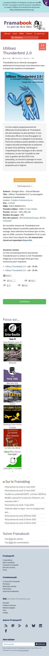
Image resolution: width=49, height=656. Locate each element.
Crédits (5, 613)
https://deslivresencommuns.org (22, 10)
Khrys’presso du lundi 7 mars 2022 (19, 505)
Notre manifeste (9, 562)
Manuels (26, 58)
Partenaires (7, 589)
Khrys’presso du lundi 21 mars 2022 (20, 487)
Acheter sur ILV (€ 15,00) (24, 180)
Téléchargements (24, 186)
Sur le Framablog (17, 481)
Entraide (6, 603)
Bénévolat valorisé (9, 586)
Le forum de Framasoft (11, 581)
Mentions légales (9, 608)
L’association (7, 560)
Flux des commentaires (17, 543)
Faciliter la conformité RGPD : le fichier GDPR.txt (25, 494)
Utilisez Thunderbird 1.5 (15, 267)
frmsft (8, 58)
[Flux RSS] (6, 627)
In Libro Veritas (30, 209)
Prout (5, 570)
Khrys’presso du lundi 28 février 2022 (20, 516)
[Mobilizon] (26, 627)
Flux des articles (14, 539)
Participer (6, 584)
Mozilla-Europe (32, 218)
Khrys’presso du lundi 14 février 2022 (20, 523)
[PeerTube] (19, 627)
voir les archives (23, 650)
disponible (27, 240)
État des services (9, 567)
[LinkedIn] (40, 627)
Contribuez (24, 301)
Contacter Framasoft (10, 565)
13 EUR (11, 203)
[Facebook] (6, 632)
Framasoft (7, 221)
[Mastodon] (12, 627)
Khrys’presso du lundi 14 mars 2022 (20, 491)
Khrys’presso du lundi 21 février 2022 (20, 519)
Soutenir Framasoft (24, 308)
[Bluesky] (33, 627)
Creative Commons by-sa (21, 200)
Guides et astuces (9, 605)
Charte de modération (11, 591)
